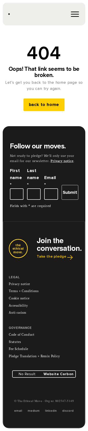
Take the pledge (51, 256)
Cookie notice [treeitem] (19, 298)
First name (16, 177)
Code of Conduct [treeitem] (22, 335)
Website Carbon (59, 374)
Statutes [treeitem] (15, 342)
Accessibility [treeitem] (18, 306)
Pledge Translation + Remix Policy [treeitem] (34, 356)
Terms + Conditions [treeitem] (23, 291)
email (18, 411)
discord (68, 411)
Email (50, 181)
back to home (44, 104)
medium (34, 411)
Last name (33, 177)
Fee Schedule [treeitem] (18, 349)
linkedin (51, 411)
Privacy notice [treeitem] (19, 284)
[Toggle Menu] (74, 14)
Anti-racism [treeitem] (17, 313)
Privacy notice (62, 161)
